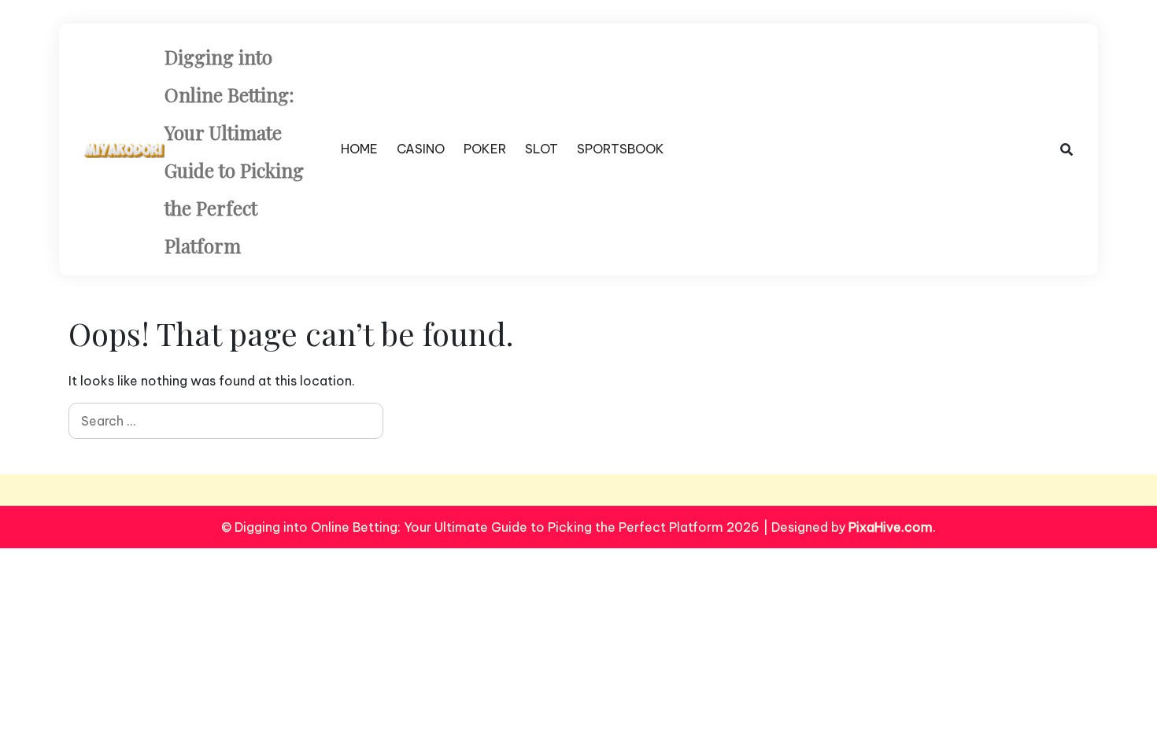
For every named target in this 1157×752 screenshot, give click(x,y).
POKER (485, 149)
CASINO (421, 149)
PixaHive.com (890, 527)
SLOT (541, 149)
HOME (359, 149)
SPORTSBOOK (620, 149)
